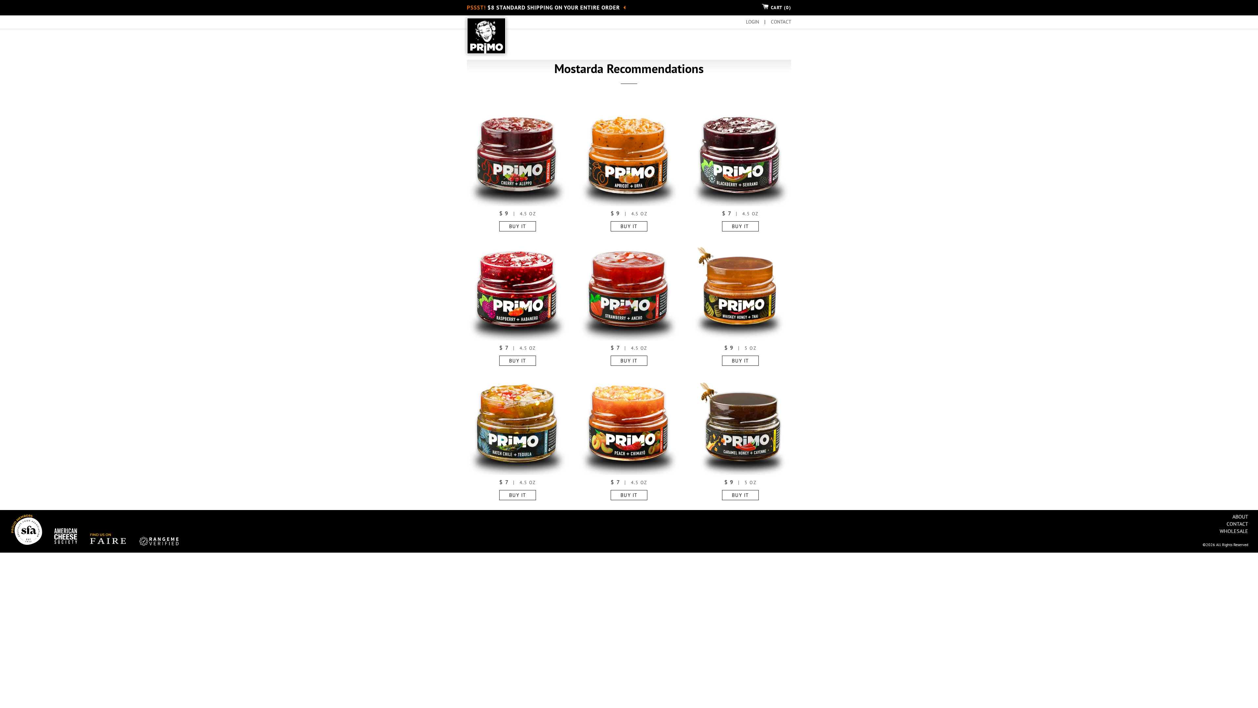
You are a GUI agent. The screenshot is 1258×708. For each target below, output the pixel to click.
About (1240, 516)
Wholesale (1234, 531)
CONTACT (781, 22)
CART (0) (780, 7)
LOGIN (753, 22)
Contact (1237, 524)
